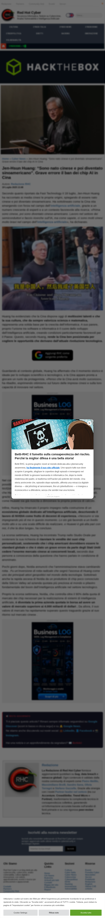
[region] (52, 905)
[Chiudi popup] (89, 423)
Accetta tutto (86, 913)
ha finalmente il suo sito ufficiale (43, 468)
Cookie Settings (20, 913)
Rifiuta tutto (54, 913)
